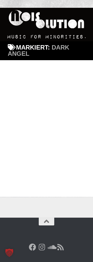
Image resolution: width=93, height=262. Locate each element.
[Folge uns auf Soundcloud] (51, 247)
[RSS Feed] (60, 247)
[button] (9, 252)
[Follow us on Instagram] (41, 247)
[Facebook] (32, 247)
